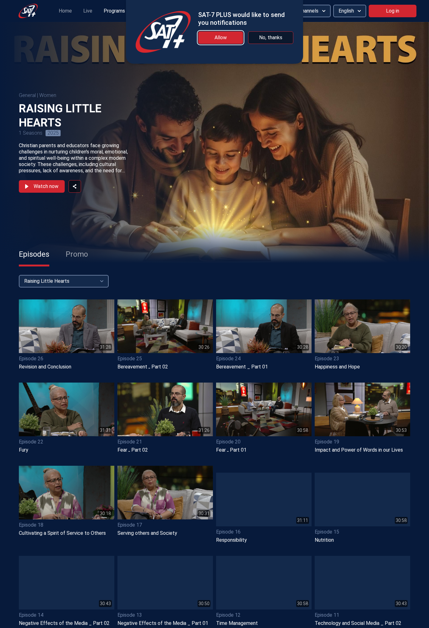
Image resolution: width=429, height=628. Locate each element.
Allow (221, 37)
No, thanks (270, 37)
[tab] (34, 254)
